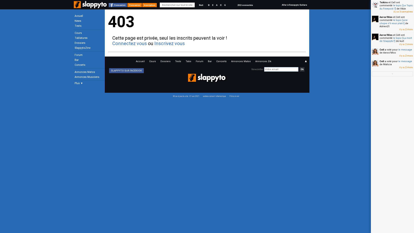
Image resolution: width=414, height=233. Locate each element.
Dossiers (80, 42)
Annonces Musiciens (87, 77)
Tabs (188, 61)
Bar (77, 59)
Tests (78, 25)
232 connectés (245, 5)
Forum (79, 55)
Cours (78, 33)
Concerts (80, 64)
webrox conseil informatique (214, 96)
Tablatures (81, 37)
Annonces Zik (263, 61)
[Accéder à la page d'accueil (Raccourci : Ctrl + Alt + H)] (91, 7)
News (78, 20)
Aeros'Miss (386, 17)
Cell (382, 49)
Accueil (79, 15)
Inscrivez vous (169, 43)
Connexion (119, 5)
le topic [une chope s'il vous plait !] (394, 22)
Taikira (384, 2)
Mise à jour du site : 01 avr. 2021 (186, 96)
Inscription (149, 5)
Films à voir (234, 96)
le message (405, 49)
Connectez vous (129, 43)
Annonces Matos (85, 72)
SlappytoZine (82, 47)
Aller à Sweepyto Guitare (294, 5)
